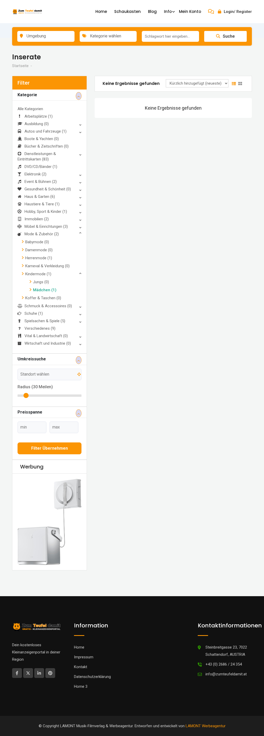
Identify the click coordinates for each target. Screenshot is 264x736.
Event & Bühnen (40, 181)
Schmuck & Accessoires (48, 306)
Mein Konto (190, 11)
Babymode (37, 242)
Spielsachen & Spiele (44, 321)
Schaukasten (127, 11)
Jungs (41, 282)
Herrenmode (38, 258)
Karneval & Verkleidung (47, 266)
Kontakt (80, 667)
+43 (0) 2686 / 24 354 (223, 664)
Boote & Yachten (41, 138)
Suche (229, 36)
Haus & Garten (39, 196)
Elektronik (35, 174)
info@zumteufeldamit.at (226, 674)
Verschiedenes (39, 328)
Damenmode (39, 250)
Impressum (83, 657)
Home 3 (80, 686)
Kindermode (38, 274)
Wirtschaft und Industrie (47, 343)
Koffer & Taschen (43, 298)
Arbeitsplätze (38, 116)
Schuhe (33, 313)
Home (101, 11)
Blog (152, 11)
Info (168, 11)
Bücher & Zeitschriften (46, 146)
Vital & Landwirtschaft (46, 336)
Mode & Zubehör (41, 234)
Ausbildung (36, 124)
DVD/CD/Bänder (40, 166)
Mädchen (44, 290)
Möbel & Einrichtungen (46, 226)
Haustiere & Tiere (42, 204)
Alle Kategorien (30, 109)
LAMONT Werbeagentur (206, 726)
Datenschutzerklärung (92, 676)
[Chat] (211, 11)
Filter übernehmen (49, 448)
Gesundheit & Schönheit (47, 189)
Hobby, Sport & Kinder (45, 211)
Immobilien (36, 219)
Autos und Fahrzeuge (45, 131)
